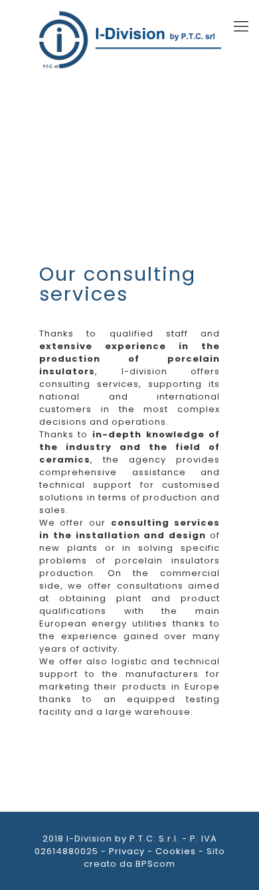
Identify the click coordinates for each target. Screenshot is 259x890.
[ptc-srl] (129, 40)
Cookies (175, 851)
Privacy (127, 851)
